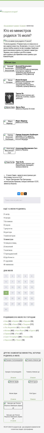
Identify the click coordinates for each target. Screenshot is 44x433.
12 (12, 287)
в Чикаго (18, 340)
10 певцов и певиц (10, 243)
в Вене (6, 324)
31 (6, 309)
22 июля (13, 399)
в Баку (6, 321)
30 (32, 304)
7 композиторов (9, 236)
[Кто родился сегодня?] (9, 12)
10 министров (8, 239)
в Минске (23, 327)
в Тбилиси (25, 337)
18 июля (33, 399)
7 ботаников (8, 221)
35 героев (7, 225)
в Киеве (14, 324)
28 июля (13, 377)
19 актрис (7, 218)
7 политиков (8, 250)
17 (12, 293)
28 (19, 304)
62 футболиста (9, 257)
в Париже (7, 334)
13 (19, 287)
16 (6, 293)
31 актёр (7, 214)
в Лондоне (26, 324)
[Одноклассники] (22, 193)
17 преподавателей (10, 254)
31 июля (13, 421)
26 (6, 304)
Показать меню (38, 4)
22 (12, 298)
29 (25, 304)
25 (32, 298)
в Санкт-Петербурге (11, 337)
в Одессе (32, 331)
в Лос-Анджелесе (10, 327)
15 (32, 287)
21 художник (8, 261)
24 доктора (8, 232)
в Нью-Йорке (19, 331)
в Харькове (7, 340)
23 (19, 298)
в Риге (17, 334)
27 (12, 304)
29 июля (33, 377)
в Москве (7, 331)
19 (25, 293)
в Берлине (15, 321)
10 (32, 282)
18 (19, 293)
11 (6, 287)
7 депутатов (8, 229)
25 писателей (8, 247)
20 (32, 293)
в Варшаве (26, 321)
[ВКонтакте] (18, 193)
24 (25, 298)
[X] (25, 193)
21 (6, 298)
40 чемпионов (8, 265)
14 (25, 287)
